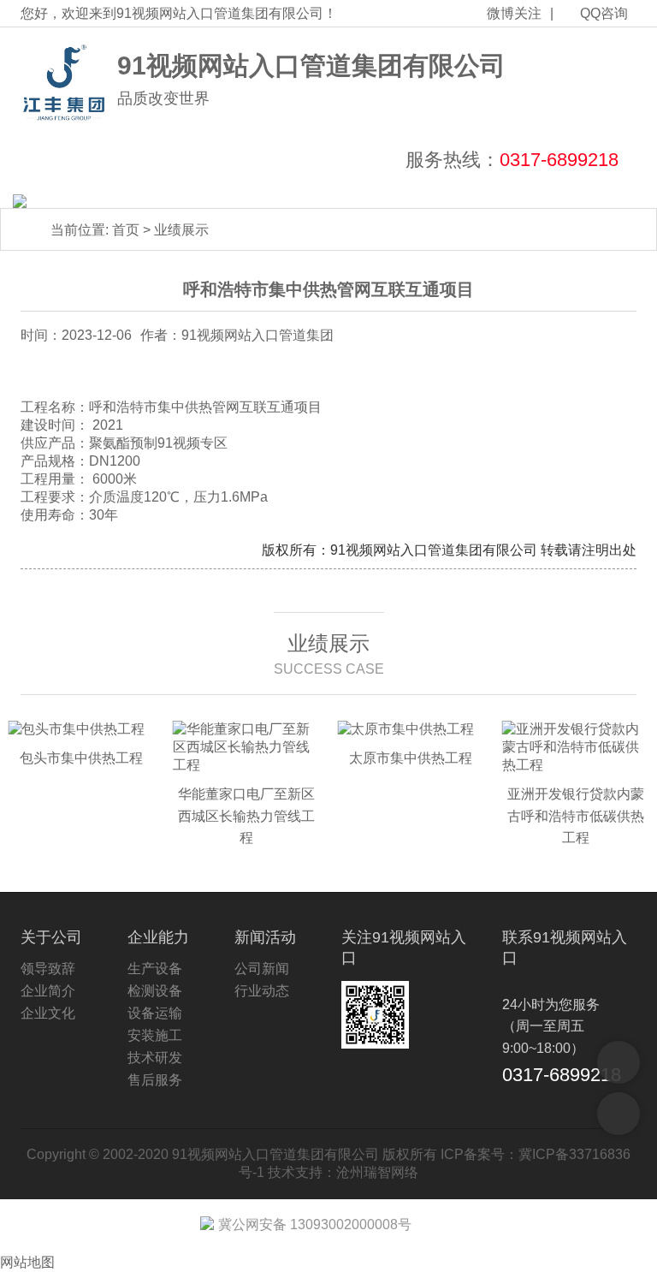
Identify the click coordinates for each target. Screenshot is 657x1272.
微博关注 (514, 13)
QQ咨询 (604, 13)
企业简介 (48, 991)
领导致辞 (48, 968)
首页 (125, 230)
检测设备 (154, 991)
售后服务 (154, 1080)
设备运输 (154, 1013)
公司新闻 (261, 968)
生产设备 (154, 968)
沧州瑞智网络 (377, 1172)
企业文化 (48, 1013)
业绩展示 (181, 230)
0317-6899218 (559, 159)
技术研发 (154, 1057)
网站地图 (27, 1262)
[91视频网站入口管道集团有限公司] (65, 83)
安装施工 (154, 1035)
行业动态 (261, 991)
